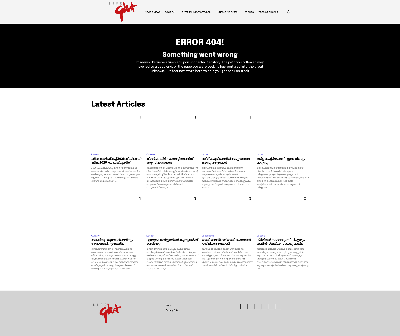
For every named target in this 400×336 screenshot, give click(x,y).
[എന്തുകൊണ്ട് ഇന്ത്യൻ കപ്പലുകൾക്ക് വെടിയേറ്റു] (172, 213)
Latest (95, 154)
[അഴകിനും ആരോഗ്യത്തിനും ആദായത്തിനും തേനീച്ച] (117, 213)
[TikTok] (257, 306)
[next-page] (307, 275)
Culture (150, 154)
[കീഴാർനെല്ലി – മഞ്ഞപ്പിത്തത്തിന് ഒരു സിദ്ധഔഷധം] (172, 132)
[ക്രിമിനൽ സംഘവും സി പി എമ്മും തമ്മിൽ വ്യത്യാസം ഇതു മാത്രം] (283, 213)
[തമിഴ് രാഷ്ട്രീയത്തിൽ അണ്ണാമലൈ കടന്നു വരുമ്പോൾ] (228, 132)
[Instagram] (250, 306)
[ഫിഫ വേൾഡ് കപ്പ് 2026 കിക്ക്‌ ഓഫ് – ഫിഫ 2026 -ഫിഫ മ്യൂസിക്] (117, 132)
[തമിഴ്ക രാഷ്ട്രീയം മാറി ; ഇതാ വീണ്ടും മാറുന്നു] (283, 132)
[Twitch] (264, 306)
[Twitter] (271, 306)
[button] (288, 11)
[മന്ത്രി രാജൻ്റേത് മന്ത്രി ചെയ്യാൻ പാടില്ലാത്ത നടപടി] (228, 213)
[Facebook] (243, 306)
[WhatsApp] (278, 306)
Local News (208, 235)
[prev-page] (93, 275)
